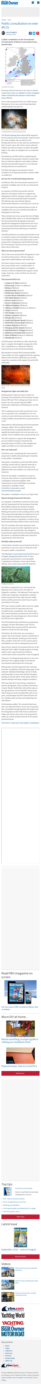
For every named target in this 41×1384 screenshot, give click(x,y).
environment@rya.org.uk (11, 491)
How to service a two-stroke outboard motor (25, 1294)
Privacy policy (28, 1377)
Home (4, 20)
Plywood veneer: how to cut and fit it (19, 1066)
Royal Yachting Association (15, 135)
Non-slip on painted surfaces (14, 1199)
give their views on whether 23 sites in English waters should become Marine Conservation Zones (20, 95)
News (9, 20)
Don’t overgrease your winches (14, 1202)
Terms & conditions (17, 1377)
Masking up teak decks (11, 1205)
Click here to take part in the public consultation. (20, 723)
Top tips (6, 1184)
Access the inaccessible (23, 1188)
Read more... (20, 1073)
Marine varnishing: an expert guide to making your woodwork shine (19, 1041)
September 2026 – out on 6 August (18, 1249)
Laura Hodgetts (11, 32)
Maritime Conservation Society (17, 554)
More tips (20, 1217)
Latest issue (9, 1224)
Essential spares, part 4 (11, 1211)
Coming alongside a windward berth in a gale (19, 1208)
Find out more (20, 1257)
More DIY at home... (14, 1017)
